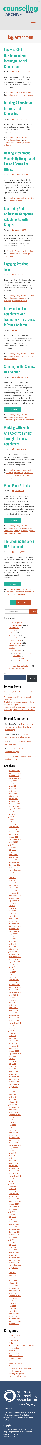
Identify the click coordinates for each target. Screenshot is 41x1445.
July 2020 (12, 875)
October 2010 (14, 1173)
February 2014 (14, 1071)
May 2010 (12, 1186)
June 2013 (12, 1092)
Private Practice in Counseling (24, 661)
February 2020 (14, 888)
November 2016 (15, 987)
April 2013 (12, 1097)
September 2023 (15, 778)
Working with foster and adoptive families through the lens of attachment (18, 435)
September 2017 (15, 962)
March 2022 (13, 824)
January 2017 (13, 982)
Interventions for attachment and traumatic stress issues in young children (19, 316)
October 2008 (14, 1234)
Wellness (13, 359)
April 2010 (12, 1189)
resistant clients (22, 298)
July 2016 (12, 997)
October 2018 (14, 929)
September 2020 (15, 870)
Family (16, 475)
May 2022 (12, 819)
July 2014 (12, 1059)
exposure (24, 531)
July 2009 (12, 1212)
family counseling (26, 475)
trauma (30, 95)
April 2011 (12, 1158)
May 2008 (12, 1245)
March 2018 (13, 946)
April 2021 (12, 852)
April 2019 (12, 913)
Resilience (20, 417)
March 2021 (13, 855)
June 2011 (12, 1153)
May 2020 (12, 880)
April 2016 (12, 1005)
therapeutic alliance (19, 301)
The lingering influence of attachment (19, 543)
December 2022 (14, 801)
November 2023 (15, 773)
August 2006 (13, 1298)
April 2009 (12, 1219)
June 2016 (12, 1000)
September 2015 (15, 1023)
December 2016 (14, 985)
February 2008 (14, 1252)
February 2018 (14, 949)
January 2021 (13, 860)
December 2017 (14, 954)
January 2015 (13, 1043)
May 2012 (12, 1125)
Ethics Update (18, 658)
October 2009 (14, 1204)
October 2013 (14, 1082)
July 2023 (12, 783)
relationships (21, 95)
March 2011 (13, 1161)
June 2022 (12, 817)
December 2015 (14, 1015)
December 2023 (14, 771)
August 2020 (13, 873)
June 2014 (12, 1061)
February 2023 (14, 796)
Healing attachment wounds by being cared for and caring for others (19, 161)
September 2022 (15, 809)
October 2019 (14, 898)
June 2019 (12, 908)
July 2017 (12, 967)
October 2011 (14, 1143)
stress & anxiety (15, 533)
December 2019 (14, 893)
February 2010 (14, 1194)
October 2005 (14, 1324)
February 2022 (14, 827)
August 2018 (13, 934)
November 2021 (15, 834)
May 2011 (12, 1155)
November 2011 (15, 1140)
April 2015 (12, 1036)
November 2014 (15, 1048)
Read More (13, 409)
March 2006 (13, 1311)
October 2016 (14, 990)
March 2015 (13, 1038)
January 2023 (13, 799)
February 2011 (14, 1163)
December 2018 (14, 924)
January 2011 (13, 1166)
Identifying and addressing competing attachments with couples (18, 216)
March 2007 (13, 1280)
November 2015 (15, 1018)
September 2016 (15, 992)
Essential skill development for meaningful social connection (15, 58)
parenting (8, 478)
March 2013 (13, 1099)
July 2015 (12, 1028)
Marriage (20, 142)
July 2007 (12, 1270)
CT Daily (12, 630)
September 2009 (15, 1206)
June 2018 (12, 939)
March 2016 (13, 1008)
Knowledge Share (27, 251)
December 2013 (14, 1076)
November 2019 (15, 896)
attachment (10, 95)
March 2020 (13, 885)
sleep (6, 533)
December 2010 (14, 1168)
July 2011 (12, 1150)
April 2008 (12, 1247)
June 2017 (12, 969)
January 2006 (13, 1316)
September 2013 (15, 1084)
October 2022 (14, 806)
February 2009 (14, 1224)
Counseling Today (13, 92)
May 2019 (12, 911)
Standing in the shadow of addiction (19, 369)
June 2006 (12, 1303)
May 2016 (12, 1003)
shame (27, 417)
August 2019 (13, 903)
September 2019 (15, 901)
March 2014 (13, 1069)
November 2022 (15, 804)
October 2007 (14, 1263)
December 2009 (14, 1199)
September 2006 (15, 1296)
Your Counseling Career (22, 666)
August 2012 (13, 1117)
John (6, 741)
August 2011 (13, 1148)
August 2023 (13, 781)
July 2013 (12, 1089)
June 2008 (12, 1242)
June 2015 (12, 1031)
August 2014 (13, 1056)
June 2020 (12, 878)
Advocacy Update (15, 623)
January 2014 (13, 1074)
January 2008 (13, 1255)
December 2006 (14, 1288)
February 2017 (14, 980)
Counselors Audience (24, 528)
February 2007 (14, 1283)
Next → (26, 602)
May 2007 (12, 1275)
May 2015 (12, 1033)
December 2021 (14, 832)
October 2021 (14, 837)
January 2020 (13, 890)
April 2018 (12, 944)
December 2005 (14, 1319)
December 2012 (14, 1107)
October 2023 (14, 776)
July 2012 (12, 1120)
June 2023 (12, 786)
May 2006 (12, 1306)
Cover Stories (26, 589)
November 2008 (15, 1232)
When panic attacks (17, 485)
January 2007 (13, 1285)
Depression (8, 531)
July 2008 (12, 1240)
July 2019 (12, 906)
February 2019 (14, 918)
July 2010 (12, 1181)
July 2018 (12, 936)
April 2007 (12, 1278)
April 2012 (12, 1127)
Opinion (12, 648)
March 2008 (13, 1250)
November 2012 (15, 1110)
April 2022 (12, 822)
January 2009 (13, 1227)
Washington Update (16, 668)
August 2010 (13, 1178)
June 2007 (12, 1273)
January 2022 (13, 829)
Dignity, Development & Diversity (21, 1345)
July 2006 (12, 1301)
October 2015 (14, 1020)
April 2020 (12, 883)
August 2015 (13, 1025)
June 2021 (12, 847)
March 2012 (13, 1130)
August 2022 (13, 811)
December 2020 (14, 862)
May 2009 (12, 1217)
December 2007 (14, 1257)
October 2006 (14, 1293)
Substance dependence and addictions (19, 420)
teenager (7, 301)
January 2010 (13, 1196)
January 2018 (13, 952)
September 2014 (15, 1054)
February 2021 (14, 857)
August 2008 (13, 1237)
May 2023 (12, 788)
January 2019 (13, 921)
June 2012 (12, 1122)
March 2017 (13, 977)
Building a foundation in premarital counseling (18, 108)
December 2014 (14, 1046)
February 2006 (14, 1313)
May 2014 (12, 1064)
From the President (16, 638)
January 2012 (13, 1135)
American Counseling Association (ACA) (18, 1412)
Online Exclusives (27, 198)
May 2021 (12, 850)
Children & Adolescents (25, 356)
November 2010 (15, 1171)
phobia (32, 531)
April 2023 (12, 791)
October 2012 (14, 1112)
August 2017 (13, 964)
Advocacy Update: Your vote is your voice (20, 707)
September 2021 (15, 839)
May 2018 (12, 941)
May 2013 (12, 1094)
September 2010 (15, 1176)
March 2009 (13, 1222)
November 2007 (15, 1260)
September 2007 (15, 1265)
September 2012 (15, 1115)
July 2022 (12, 814)
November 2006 (15, 1291)
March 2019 (13, 916)
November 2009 (15, 1201)
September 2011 (15, 1145)
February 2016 (14, 1010)
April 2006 (12, 1308)
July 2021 (12, 845)
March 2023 (13, 794)
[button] (39, 2)
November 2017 (15, 957)
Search (7, 673)
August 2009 (13, 1209)
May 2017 (12, 972)
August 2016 (13, 995)
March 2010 (13, 1191)
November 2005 (15, 1321)
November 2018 (15, 926)
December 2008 (14, 1229)
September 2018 (15, 931)
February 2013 (14, 1102)
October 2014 (14, 1051)
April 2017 (12, 975)
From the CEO (14, 635)
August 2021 (13, 842)
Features (24, 137)
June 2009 (12, 1214)
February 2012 (14, 1133)
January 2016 (13, 1013)
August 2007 (13, 1268)
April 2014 (12, 1066)
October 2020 (14, 867)
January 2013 (13, 1105)
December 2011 (14, 1138)
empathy (17, 531)
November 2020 (15, 865)
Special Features (15, 651)
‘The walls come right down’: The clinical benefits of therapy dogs (19, 727)
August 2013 (13, 1087)
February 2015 (14, 1041)
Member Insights (27, 92)
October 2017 (14, 959)
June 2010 (12, 1184)
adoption (9, 473)
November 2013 (15, 1079)
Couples (19, 140)
